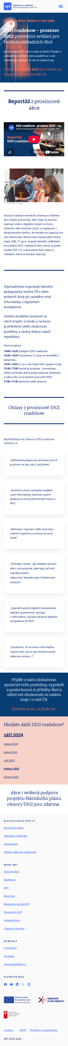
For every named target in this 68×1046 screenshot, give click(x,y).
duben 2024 (11, 744)
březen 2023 (11, 777)
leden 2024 (10, 752)
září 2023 (9, 760)
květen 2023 (11, 768)
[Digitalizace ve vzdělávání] (20, 6)
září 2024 (13, 735)
